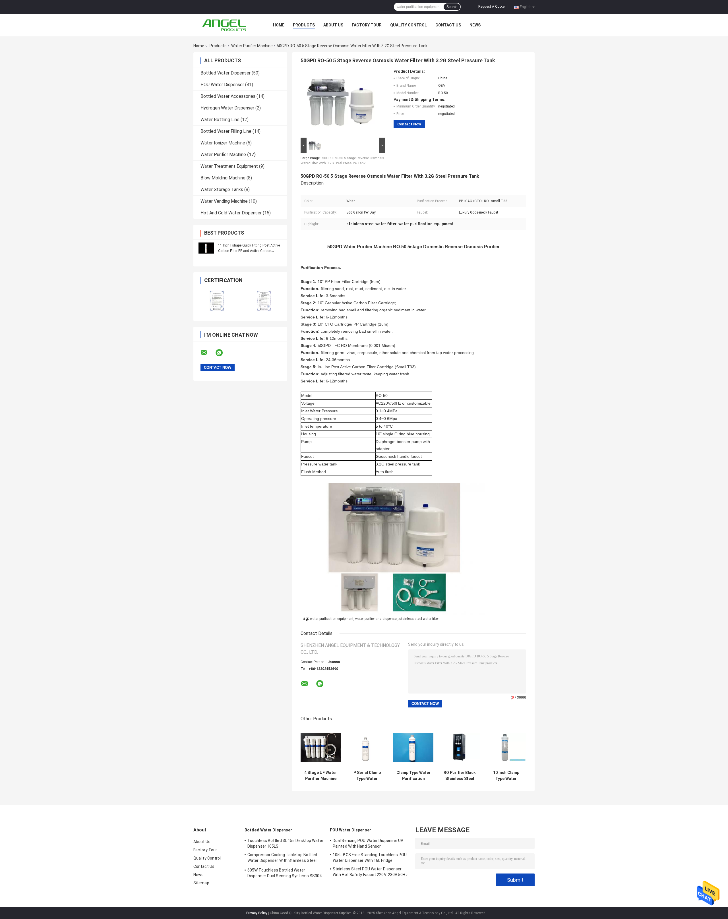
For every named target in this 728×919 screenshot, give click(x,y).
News (475, 25)
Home (278, 25)
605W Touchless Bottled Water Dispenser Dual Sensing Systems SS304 (284, 873)
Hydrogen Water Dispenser (227, 108)
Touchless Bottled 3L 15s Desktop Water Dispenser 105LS (285, 843)
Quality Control (408, 25)
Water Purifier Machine (252, 46)
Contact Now (409, 124)
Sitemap (201, 883)
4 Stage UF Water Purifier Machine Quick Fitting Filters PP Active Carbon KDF (320, 775)
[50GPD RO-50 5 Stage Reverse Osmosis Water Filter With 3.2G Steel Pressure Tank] (340, 102)
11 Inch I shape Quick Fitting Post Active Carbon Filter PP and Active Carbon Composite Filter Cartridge (249, 250)
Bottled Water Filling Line (225, 131)
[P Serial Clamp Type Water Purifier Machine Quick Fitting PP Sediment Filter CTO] (367, 747)
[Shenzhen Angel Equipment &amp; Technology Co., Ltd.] (224, 25)
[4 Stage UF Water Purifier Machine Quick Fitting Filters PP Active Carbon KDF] (321, 747)
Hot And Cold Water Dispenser (231, 213)
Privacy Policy (256, 913)
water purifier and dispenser (376, 619)
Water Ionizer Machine (222, 143)
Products (304, 25)
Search (452, 7)
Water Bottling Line (219, 119)
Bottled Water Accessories (227, 96)
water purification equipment (331, 619)
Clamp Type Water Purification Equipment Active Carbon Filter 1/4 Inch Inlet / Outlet (413, 775)
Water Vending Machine (224, 201)
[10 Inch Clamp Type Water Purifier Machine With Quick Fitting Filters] (506, 747)
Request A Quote (491, 7)
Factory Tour (367, 25)
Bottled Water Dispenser (225, 73)
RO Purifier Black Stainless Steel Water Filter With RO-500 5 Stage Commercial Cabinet (460, 775)
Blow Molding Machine (222, 178)
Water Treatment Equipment (229, 166)
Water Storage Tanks (221, 189)
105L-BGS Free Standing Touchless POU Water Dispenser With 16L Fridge (370, 857)
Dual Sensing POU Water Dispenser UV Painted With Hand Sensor (368, 843)
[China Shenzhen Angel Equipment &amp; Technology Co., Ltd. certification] (216, 300)
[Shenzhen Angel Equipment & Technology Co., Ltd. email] (207, 352)
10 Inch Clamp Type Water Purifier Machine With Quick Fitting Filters (506, 775)
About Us (333, 25)
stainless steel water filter (419, 619)
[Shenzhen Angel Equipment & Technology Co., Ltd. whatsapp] (223, 352)
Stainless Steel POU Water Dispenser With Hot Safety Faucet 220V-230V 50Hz (370, 872)
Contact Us (448, 25)
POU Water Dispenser (222, 84)
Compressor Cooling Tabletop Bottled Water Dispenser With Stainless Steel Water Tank (282, 858)
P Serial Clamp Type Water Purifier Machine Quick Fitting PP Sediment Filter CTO (367, 775)
